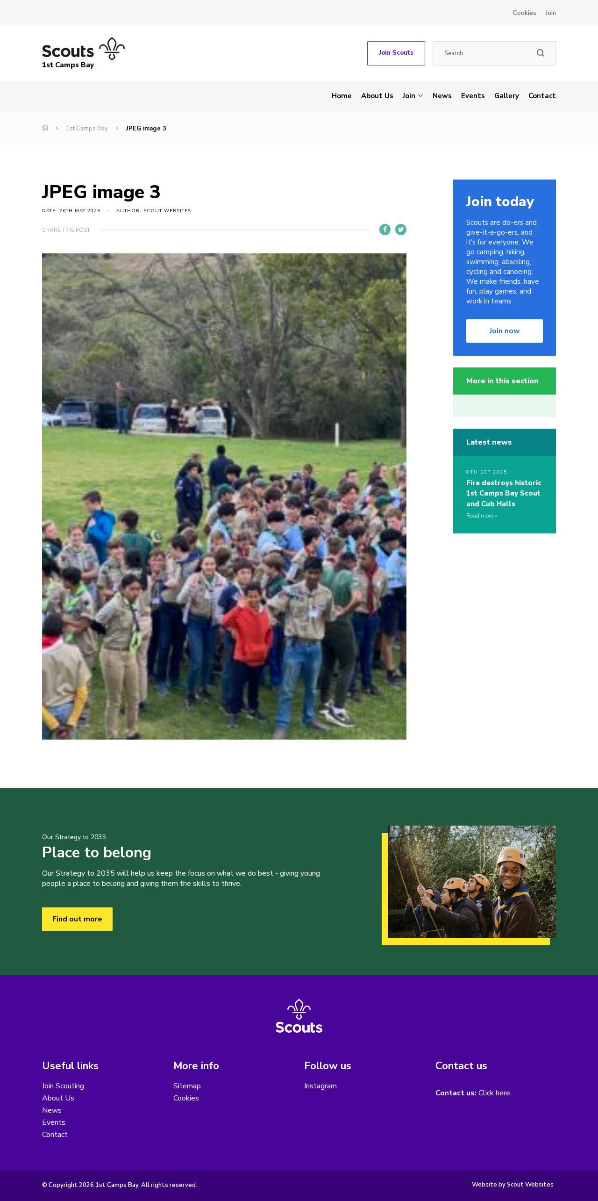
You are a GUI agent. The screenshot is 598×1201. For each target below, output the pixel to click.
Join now (505, 331)
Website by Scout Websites (513, 1184)
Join (551, 13)
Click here (494, 1093)
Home (342, 96)
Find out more (77, 919)
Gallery (506, 96)
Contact (542, 96)
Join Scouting (63, 1086)
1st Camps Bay (87, 128)
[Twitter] (400, 229)
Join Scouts (396, 53)
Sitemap (187, 1086)
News (442, 96)
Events (473, 96)
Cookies (524, 13)
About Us (377, 96)
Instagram (320, 1086)
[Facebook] (385, 229)
